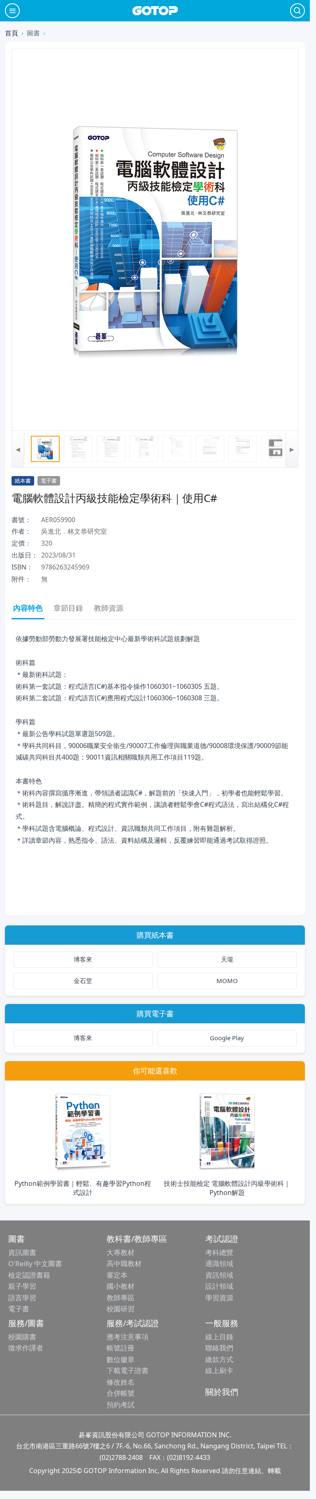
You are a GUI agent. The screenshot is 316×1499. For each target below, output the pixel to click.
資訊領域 (219, 1275)
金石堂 (83, 980)
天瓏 (227, 959)
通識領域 (219, 1263)
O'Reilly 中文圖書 (35, 1263)
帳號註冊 (121, 1348)
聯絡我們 (219, 1348)
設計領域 (219, 1286)
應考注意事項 (128, 1336)
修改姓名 (121, 1382)
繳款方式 (219, 1359)
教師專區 (121, 1297)
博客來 (83, 959)
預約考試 (121, 1404)
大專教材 (121, 1252)
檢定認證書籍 (29, 1275)
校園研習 (121, 1308)
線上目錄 (219, 1336)
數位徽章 (121, 1359)
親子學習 (22, 1286)
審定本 (117, 1275)
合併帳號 (121, 1393)
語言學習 (22, 1297)
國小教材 (121, 1286)
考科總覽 (219, 1252)
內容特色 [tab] (28, 608)
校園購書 (22, 1336)
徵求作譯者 (25, 1348)
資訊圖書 (22, 1252)
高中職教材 (124, 1263)
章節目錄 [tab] (68, 608)
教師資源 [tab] (108, 608)
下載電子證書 (128, 1370)
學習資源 (219, 1297)
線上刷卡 (219, 1370)
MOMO (227, 980)
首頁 (11, 32)
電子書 (18, 1308)
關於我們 (221, 1391)
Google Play (227, 1038)
